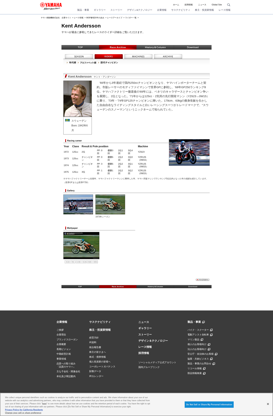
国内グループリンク (149, 367)
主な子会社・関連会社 (68, 371)
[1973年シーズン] (111, 204)
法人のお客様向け (197, 349)
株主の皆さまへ (97, 352)
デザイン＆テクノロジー (153, 340)
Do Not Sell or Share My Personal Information (209, 404)
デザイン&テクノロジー (139, 10)
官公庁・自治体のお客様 (201, 353)
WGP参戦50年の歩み (95, 18)
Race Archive (117, 47)
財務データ (95, 371)
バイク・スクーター (198, 329)
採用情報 (189, 4)
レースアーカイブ (114, 18)
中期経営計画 (64, 353)
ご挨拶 (60, 329)
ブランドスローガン (67, 339)
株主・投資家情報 (204, 10)
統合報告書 (95, 347)
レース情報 (225, 10)
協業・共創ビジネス (198, 358)
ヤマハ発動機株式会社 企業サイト (56, 18)
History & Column (155, 47)
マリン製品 (193, 339)
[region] (136, 404)
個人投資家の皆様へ (100, 361)
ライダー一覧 (130, 18)
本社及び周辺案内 (66, 376)
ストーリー (116, 10)
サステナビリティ (180, 10)
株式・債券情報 (97, 356)
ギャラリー (100, 10)
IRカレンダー (96, 376)
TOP (80, 47)
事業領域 (61, 358)
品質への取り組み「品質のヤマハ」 (66, 365)
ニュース (202, 4)
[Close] (267, 404)
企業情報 (162, 10)
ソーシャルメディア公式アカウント (157, 362)
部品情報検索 (195, 373)
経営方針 (94, 337)
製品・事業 (83, 10)
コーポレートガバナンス (102, 366)
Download (193, 47)
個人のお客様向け (197, 344)
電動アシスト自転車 (198, 334)
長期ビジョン (64, 349)
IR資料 (92, 342)
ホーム (176, 4)
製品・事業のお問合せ (199, 363)
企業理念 (61, 334)
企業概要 (61, 344)
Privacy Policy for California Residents (24, 410)
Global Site (217, 4)
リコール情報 (195, 368)
